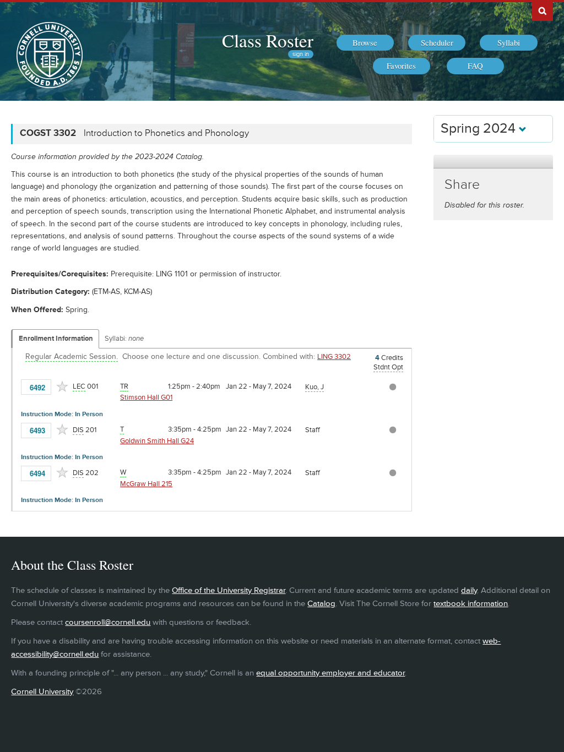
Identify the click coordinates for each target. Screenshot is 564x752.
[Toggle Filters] (492, 161)
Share (462, 185)
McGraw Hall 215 (146, 483)
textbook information (470, 603)
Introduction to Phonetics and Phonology (166, 133)
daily (469, 590)
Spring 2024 (480, 128)
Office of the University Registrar (228, 590)
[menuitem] (365, 43)
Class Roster (267, 40)
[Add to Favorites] (62, 386)
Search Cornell (542, 10)
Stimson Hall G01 (146, 397)
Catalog (321, 603)
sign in (300, 54)
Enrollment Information (56, 338)
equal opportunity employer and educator (330, 673)
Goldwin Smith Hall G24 (157, 441)
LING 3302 (334, 356)
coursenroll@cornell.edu (107, 622)
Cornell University (42, 691)
